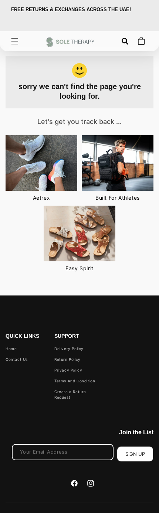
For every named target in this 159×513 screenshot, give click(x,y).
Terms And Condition (74, 381)
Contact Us (17, 359)
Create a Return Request (70, 394)
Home (11, 348)
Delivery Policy (69, 348)
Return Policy (67, 359)
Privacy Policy (68, 370)
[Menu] (15, 41)
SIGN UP (135, 454)
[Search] (125, 41)
